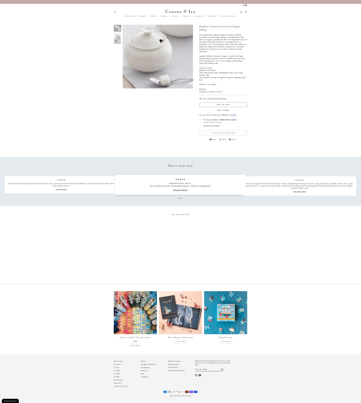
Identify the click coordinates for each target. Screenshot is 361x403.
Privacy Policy (173, 367)
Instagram (144, 377)
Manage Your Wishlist (148, 364)
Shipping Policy (173, 364)
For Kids (164, 16)
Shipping (202, 92)
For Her (153, 16)
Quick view (130, 266)
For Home (142, 16)
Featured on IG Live (228, 16)
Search (143, 361)
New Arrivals (130, 16)
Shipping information (223, 133)
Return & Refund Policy (176, 370)
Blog (142, 374)
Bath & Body (198, 16)
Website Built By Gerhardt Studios (180, 396)
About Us (144, 370)
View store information (211, 126)
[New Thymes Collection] (180, 312)
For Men (186, 16)
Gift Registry (145, 367)
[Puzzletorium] (225, 312)
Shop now (225, 341)
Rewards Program (174, 361)
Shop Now (135, 345)
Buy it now (223, 110)
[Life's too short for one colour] (135, 312)
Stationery (212, 16)
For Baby (175, 16)
